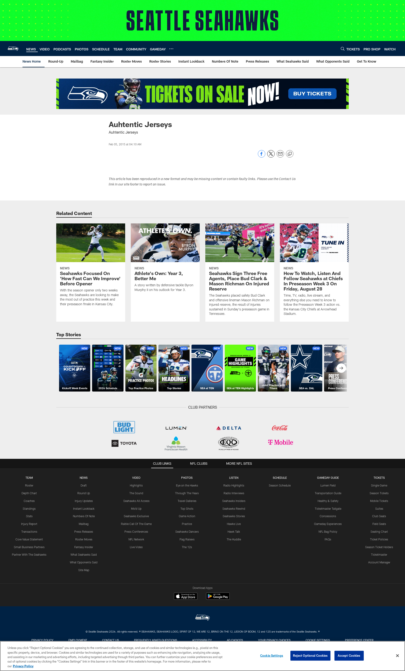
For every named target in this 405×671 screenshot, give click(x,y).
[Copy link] (289, 154)
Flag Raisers (187, 539)
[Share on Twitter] (271, 156)
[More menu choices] (171, 49)
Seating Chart (379, 531)
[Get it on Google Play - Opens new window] (218, 598)
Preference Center (359, 640)
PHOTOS (187, 477)
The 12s (187, 547)
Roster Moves (83, 539)
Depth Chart (29, 493)
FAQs (328, 539)
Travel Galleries (187, 500)
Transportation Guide (328, 493)
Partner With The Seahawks (29, 554)
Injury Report (29, 523)
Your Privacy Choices (274, 640)
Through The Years (187, 493)
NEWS (84, 477)
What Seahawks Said (84, 554)
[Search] (343, 48)
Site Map (83, 570)
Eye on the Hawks (187, 485)
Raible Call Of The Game (136, 523)
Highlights (136, 485)
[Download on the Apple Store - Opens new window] (185, 597)
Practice (187, 523)
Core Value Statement (29, 539)
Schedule (280, 477)
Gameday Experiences (328, 523)
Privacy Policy (42, 640)
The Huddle (234, 539)
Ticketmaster (379, 554)
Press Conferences (136, 531)
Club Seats (379, 516)
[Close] (397, 656)
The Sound (136, 493)
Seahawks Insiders (233, 500)
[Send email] (280, 156)
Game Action (187, 516)
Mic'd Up (136, 508)
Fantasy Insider (83, 547)
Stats (29, 516)
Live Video (136, 547)
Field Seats (379, 523)
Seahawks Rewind (233, 508)
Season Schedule (280, 485)
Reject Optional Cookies (310, 655)
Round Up (83, 493)
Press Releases (83, 531)
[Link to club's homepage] (13, 48)
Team (29, 477)
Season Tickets (379, 493)
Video (136, 477)
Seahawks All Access (136, 500)
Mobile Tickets (379, 500)
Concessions (328, 516)
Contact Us (110, 640)
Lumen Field (328, 485)
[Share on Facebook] (261, 156)
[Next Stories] (341, 368)
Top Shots (186, 508)
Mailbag (84, 523)
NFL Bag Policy (328, 531)
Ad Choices (235, 640)
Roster (29, 485)
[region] (202, 656)
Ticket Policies (379, 539)
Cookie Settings (318, 640)
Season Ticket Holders (379, 547)
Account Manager (379, 562)
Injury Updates (84, 500)
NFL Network (136, 539)
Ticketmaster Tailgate (328, 508)
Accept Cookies (349, 655)
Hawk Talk (234, 531)
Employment (77, 640)
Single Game (379, 485)
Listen (233, 477)
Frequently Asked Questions (155, 640)
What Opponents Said (84, 562)
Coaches (29, 500)
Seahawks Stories (234, 516)
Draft (84, 485)
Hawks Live (234, 523)
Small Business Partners (29, 547)
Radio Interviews (234, 493)
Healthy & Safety (328, 500)
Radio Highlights (233, 485)
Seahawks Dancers (187, 531)
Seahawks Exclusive (136, 516)
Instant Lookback (83, 508)
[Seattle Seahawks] (202, 618)
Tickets (379, 477)
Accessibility (202, 640)
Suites (379, 508)
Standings (29, 508)
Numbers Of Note (84, 516)
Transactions (29, 531)
